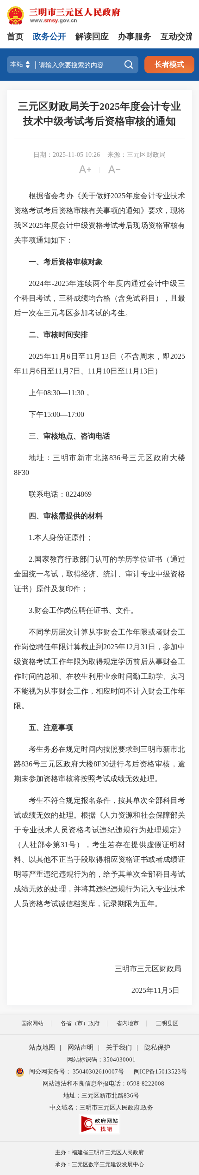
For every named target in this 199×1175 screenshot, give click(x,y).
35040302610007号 (97, 1071)
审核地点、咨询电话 (77, 436)
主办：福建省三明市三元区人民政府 (99, 1152)
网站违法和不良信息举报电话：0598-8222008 (103, 1083)
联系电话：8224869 (62, 494)
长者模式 (169, 64)
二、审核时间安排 (58, 334)
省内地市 (128, 1023)
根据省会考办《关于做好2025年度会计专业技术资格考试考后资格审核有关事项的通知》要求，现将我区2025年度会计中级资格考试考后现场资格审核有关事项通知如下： (99, 218)
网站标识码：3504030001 (101, 1059)
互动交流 (177, 36)
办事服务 (134, 36)
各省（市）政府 (80, 1023)
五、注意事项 (51, 727)
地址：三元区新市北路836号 (101, 1095)
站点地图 (42, 1047)
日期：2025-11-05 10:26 (66, 154)
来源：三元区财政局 (136, 154)
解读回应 (92, 36)
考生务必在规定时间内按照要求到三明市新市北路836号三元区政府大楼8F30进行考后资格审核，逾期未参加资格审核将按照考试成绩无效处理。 (99, 764)
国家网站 (32, 1023)
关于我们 (119, 1047)
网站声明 (80, 1047)
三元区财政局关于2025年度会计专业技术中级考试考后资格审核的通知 (99, 114)
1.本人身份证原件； (63, 537)
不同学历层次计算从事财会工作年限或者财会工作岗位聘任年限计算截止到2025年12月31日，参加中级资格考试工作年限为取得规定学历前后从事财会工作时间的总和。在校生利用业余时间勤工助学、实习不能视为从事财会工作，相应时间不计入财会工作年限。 (99, 669)
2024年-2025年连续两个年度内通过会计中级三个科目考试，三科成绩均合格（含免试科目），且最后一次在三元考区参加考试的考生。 (99, 298)
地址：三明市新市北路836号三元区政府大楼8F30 (99, 465)
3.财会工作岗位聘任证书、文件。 (85, 610)
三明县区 (167, 1023)
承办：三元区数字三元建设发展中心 (99, 1164)
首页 (15, 36)
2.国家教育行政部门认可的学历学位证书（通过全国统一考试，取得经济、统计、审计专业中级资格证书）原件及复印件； (99, 574)
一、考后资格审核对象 (66, 262)
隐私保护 (157, 1047)
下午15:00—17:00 (58, 414)
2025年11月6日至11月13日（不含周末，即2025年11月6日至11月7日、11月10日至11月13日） (99, 363)
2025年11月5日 (158, 990)
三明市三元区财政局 (150, 969)
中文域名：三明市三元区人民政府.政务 (101, 1107)
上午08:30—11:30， (62, 393)
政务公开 (49, 36)
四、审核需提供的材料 (66, 516)
